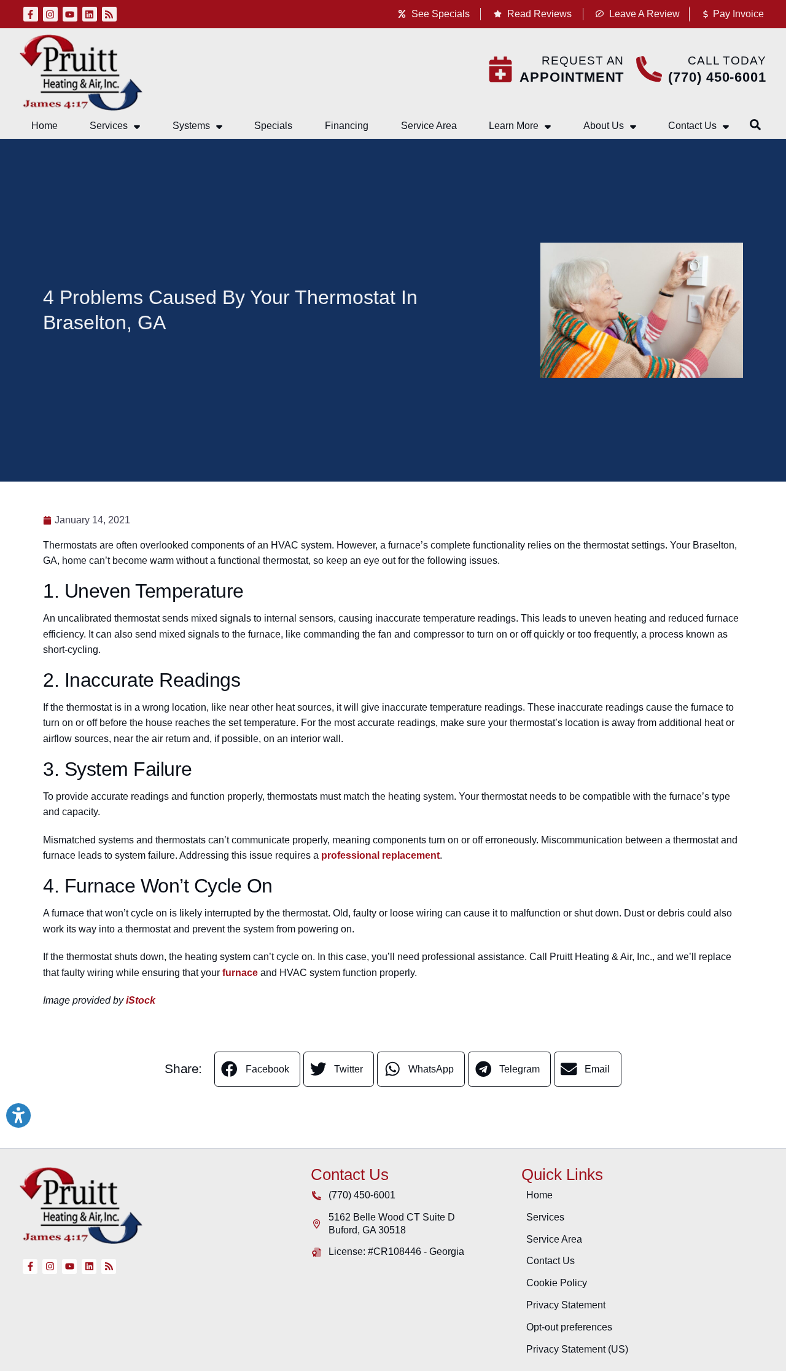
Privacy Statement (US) (577, 1349)
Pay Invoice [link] (737, 14)
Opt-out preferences (569, 1327)
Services (109, 125)
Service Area (429, 125)
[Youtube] (70, 14)
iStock (140, 1000)
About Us (603, 125)
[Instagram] (50, 14)
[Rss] (109, 14)
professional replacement (380, 855)
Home (44, 125)
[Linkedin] (89, 14)
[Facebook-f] (30, 14)
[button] (755, 124)
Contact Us (692, 125)
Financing (346, 125)
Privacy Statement (565, 1305)
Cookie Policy (556, 1283)
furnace (240, 972)
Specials (273, 125)
